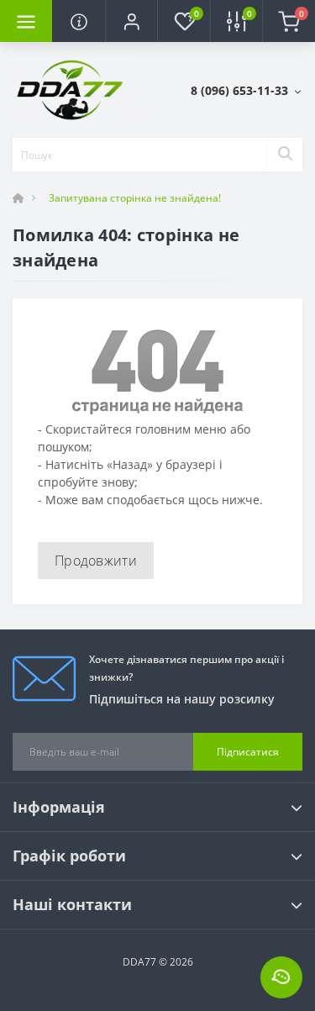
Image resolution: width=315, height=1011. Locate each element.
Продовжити (96, 560)
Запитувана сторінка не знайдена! (135, 198)
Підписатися (248, 752)
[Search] (284, 154)
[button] (131, 21)
